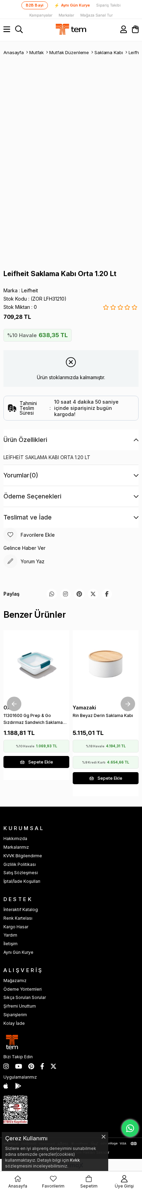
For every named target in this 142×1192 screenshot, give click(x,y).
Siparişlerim (15, 1014)
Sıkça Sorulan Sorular (24, 997)
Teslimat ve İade (27, 517)
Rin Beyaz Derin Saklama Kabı (103, 715)
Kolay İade (14, 1023)
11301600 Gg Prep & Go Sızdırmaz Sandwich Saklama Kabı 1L (33, 720)
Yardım (10, 935)
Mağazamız (15, 980)
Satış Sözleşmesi (20, 872)
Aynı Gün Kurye (72, 5)
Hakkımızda (15, 838)
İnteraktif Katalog (20, 909)
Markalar (66, 15)
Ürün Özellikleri (25, 439)
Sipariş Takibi (108, 5)
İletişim (10, 943)
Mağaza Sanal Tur (96, 15)
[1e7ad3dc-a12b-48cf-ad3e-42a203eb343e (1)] (15, 1109)
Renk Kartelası (17, 918)
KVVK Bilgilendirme (22, 855)
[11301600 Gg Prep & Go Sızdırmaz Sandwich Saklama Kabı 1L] (36, 663)
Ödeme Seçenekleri (32, 496)
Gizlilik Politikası (19, 864)
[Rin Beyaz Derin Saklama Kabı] (106, 663)
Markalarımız (16, 847)
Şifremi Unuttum (19, 1006)
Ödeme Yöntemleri (22, 989)
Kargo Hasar (15, 926)
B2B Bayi (35, 5)
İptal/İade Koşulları (21, 881)
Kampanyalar (40, 15)
